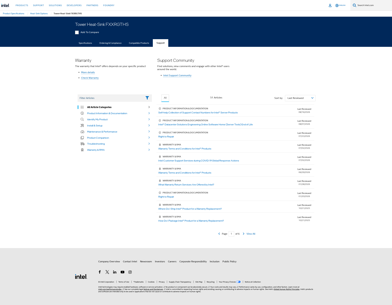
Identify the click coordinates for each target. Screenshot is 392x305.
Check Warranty (90, 77)
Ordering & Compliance (110, 43)
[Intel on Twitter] (107, 272)
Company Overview (109, 261)
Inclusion (214, 261)
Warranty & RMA (96, 149)
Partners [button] (92, 5)
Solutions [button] (55, 5)
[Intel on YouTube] (122, 272)
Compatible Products (139, 43)
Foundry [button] (109, 5)
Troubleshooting (96, 143)
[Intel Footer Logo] (81, 276)
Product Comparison (98, 137)
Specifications (85, 43)
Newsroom (146, 261)
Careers (172, 261)
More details (88, 72)
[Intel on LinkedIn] (114, 272)
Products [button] (22, 5)
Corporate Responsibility (193, 261)
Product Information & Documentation (107, 113)
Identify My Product (97, 119)
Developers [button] (74, 5)
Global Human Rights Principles (287, 289)
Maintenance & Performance (102, 131)
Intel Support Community (177, 75)
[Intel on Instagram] (130, 272)
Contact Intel (130, 261)
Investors (160, 261)
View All (251, 233)
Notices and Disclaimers (153, 289)
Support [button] (38, 5)
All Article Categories (99, 107)
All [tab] (165, 97)
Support (160, 42)
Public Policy (229, 261)
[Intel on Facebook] (99, 272)
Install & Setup (94, 125)
